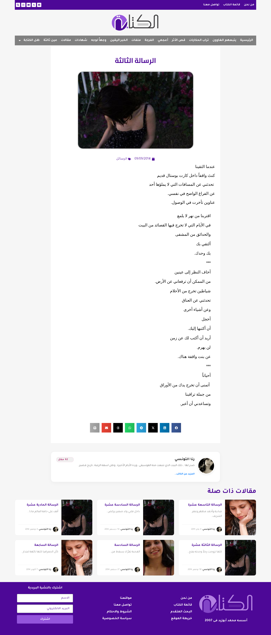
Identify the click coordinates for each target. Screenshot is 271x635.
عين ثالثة (50, 40)
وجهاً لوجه (98, 40)
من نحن (249, 4)
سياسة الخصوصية (117, 618)
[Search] (18, 5)
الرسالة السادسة (127, 545)
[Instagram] (23, 5)
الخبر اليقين (119, 40)
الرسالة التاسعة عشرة (205, 505)
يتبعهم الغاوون (224, 40)
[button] (176, 428)
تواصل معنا (211, 4)
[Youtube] (28, 5)
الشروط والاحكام (119, 612)
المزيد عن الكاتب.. (185, 474)
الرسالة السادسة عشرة (122, 505)
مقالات (66, 40)
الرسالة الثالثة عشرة (207, 545)
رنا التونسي (185, 459)
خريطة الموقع (181, 618)
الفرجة (149, 40)
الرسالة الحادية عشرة (42, 505)
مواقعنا (126, 598)
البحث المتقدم (181, 612)
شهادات (81, 40)
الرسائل (121, 159)
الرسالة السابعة (46, 545)
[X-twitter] (34, 5)
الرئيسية (246, 40)
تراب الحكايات (199, 40)
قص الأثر (178, 40)
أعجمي (163, 40)
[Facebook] (39, 5)
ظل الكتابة (32, 40)
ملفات (136, 40)
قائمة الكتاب (231, 4)
